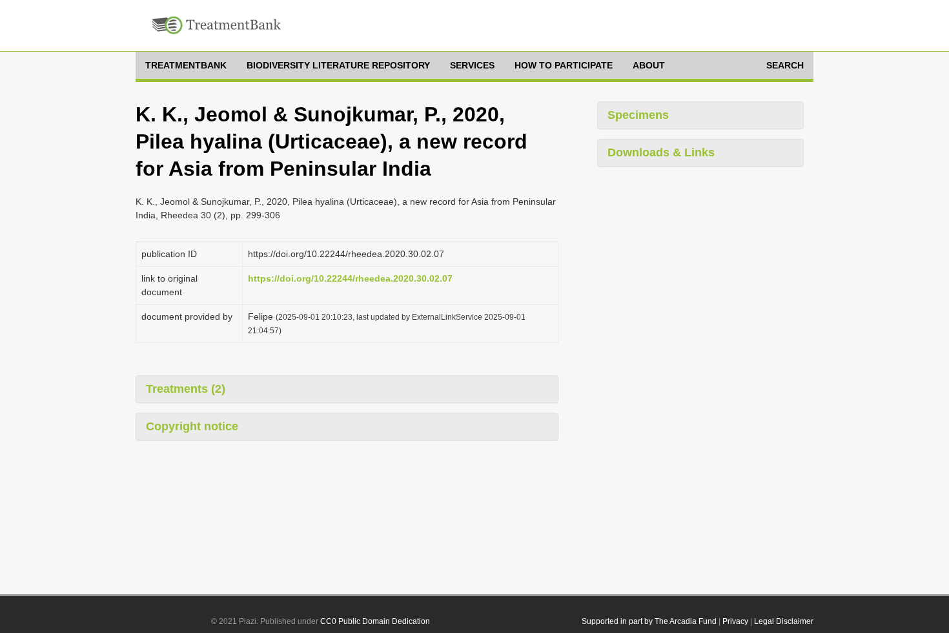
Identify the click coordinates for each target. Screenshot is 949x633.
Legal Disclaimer (783, 621)
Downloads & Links (661, 152)
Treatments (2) (185, 388)
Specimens (638, 115)
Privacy (735, 621)
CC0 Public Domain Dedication (375, 621)
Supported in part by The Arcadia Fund (649, 621)
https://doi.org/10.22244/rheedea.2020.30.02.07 (350, 278)
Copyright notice (192, 426)
